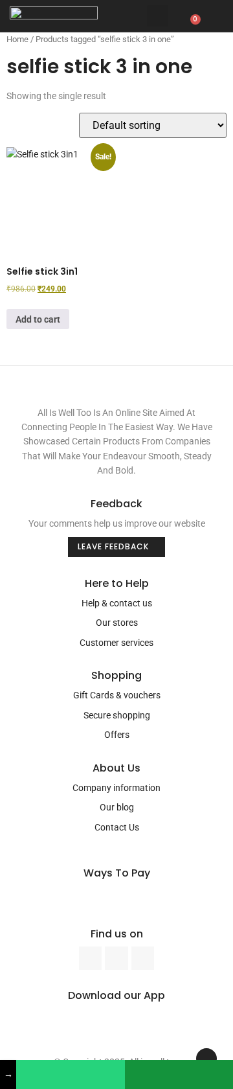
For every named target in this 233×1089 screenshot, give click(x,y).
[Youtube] (116, 957)
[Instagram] (142, 957)
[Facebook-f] (90, 957)
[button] (157, 16)
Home (17, 39)
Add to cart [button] (38, 319)
